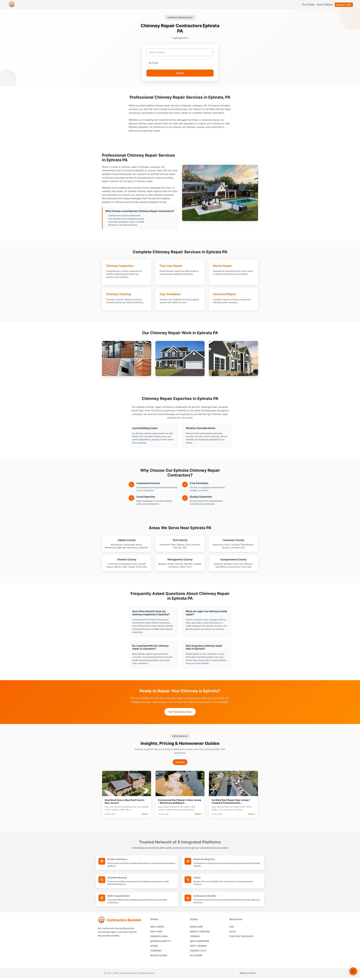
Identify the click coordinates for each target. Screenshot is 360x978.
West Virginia (198, 945)
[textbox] (180, 52)
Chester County (126, 559)
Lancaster (234, 547)
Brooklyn (228, 564)
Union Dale (246, 567)
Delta (173, 544)
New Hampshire (199, 941)
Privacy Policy (248, 973)
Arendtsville (129, 544)
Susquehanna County (233, 559)
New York (156, 931)
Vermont (156, 950)
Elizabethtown (247, 544)
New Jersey (157, 926)
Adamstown (218, 544)
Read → (145, 814)
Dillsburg (181, 544)
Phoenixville (141, 567)
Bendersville (110, 547)
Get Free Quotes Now (180, 711)
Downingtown (125, 564)
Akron (227, 544)
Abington (162, 564)
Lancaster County (233, 540)
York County (180, 540)
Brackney (218, 564)
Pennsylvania (159, 936)
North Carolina (200, 931)
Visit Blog (180, 762)
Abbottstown (117, 544)
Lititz (242, 547)
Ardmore (179, 564)
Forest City (238, 564)
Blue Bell (188, 564)
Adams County (127, 540)
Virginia (195, 936)
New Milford (221, 567)
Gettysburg (132, 547)
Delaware (196, 955)
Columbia (235, 544)
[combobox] (180, 52)
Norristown (174, 567)
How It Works (325, 4)
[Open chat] (353, 971)
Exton (135, 564)
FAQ (231, 926)
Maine (154, 945)
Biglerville (121, 547)
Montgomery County (180, 559)
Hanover (196, 544)
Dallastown (165, 544)
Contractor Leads (241, 936)
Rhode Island (158, 955)
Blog (232, 931)
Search (180, 73)
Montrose (248, 564)
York (185, 547)
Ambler (171, 564)
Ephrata (225, 547)
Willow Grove (186, 567)
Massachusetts (160, 941)
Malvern (118, 567)
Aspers (139, 544)
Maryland (196, 926)
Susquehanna (234, 567)
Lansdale (197, 564)
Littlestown (143, 547)
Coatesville (113, 564)
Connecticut (198, 950)
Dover (188, 544)
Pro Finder (308, 4)
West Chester (129, 567)
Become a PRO (344, 5)
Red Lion (177, 547)
